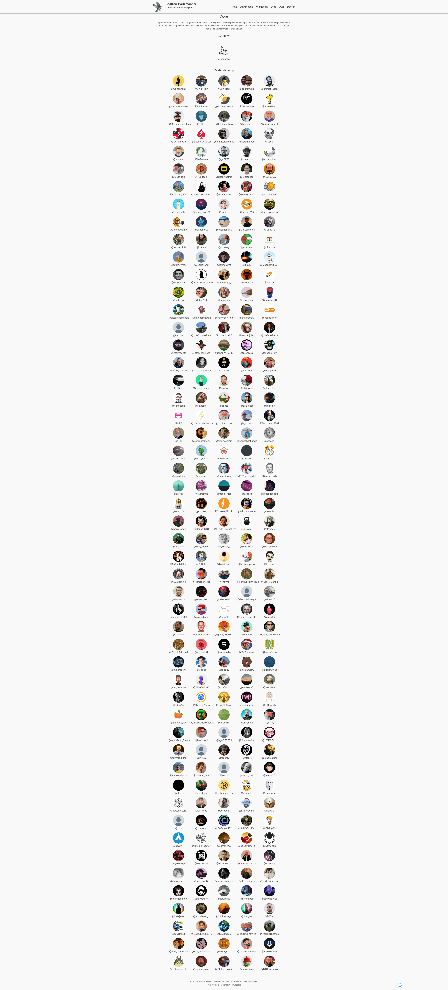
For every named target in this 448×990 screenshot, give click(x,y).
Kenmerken (262, 6)
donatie (275, 25)
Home (234, 6)
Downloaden (246, 6)
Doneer (291, 6)
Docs (273, 6)
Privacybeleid (213, 985)
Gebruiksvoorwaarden (231, 985)
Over (281, 6)
